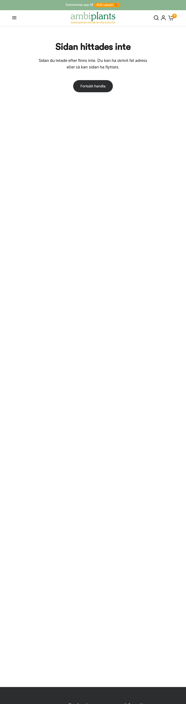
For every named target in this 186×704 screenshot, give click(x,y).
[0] (170, 17)
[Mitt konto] (163, 17)
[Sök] (156, 17)
